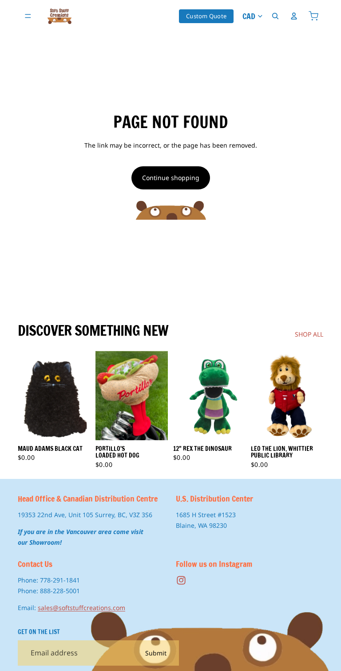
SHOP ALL (309, 334)
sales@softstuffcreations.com (81, 607)
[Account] (294, 16)
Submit (156, 652)
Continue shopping (170, 177)
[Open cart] (313, 16)
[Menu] (28, 16)
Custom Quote (206, 16)
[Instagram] (181, 580)
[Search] (275, 16)
